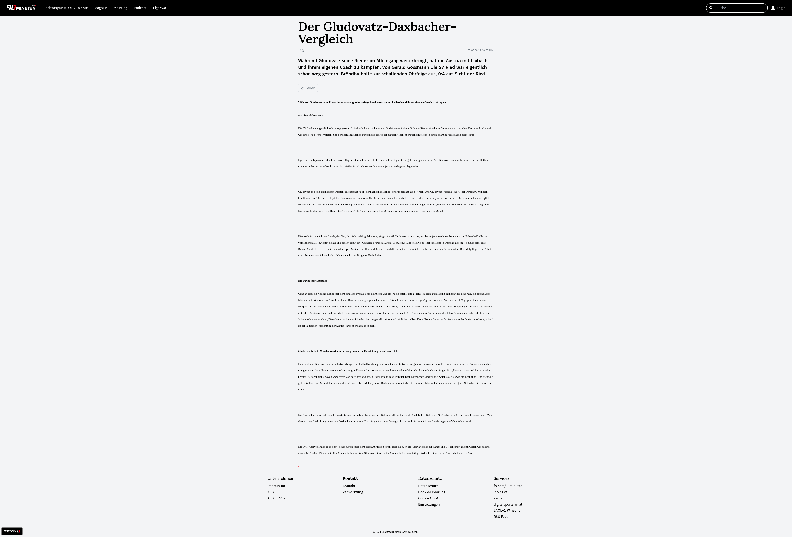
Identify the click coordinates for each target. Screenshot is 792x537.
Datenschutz (428, 486)
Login (781, 8)
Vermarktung (353, 492)
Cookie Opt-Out (430, 498)
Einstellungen (429, 504)
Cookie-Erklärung (431, 492)
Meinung (120, 8)
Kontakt (349, 486)
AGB (270, 492)
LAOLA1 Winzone (507, 510)
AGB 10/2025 (277, 498)
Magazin (100, 8)
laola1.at (500, 492)
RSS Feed (501, 517)
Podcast (140, 8)
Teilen (310, 88)
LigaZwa (159, 8)
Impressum (276, 486)
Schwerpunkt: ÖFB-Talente (67, 8)
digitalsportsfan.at (508, 504)
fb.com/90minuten (508, 486)
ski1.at (499, 498)
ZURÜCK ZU (10, 531)
